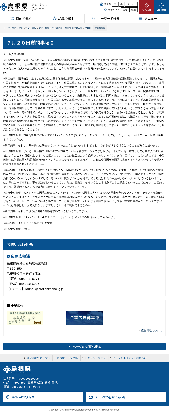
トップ (6, 28)
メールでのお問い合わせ (110, 397)
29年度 (88, 28)
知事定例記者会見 (73, 28)
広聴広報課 (100, 28)
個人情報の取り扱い (38, 358)
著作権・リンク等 (67, 358)
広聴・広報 (44, 28)
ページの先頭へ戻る (87, 346)
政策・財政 (30, 28)
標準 (133, 9)
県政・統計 (17, 28)
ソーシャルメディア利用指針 (130, 358)
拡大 (125, 9)
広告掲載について (151, 330)
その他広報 (57, 28)
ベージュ (131, 4)
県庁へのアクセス (23, 397)
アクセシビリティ (95, 358)
